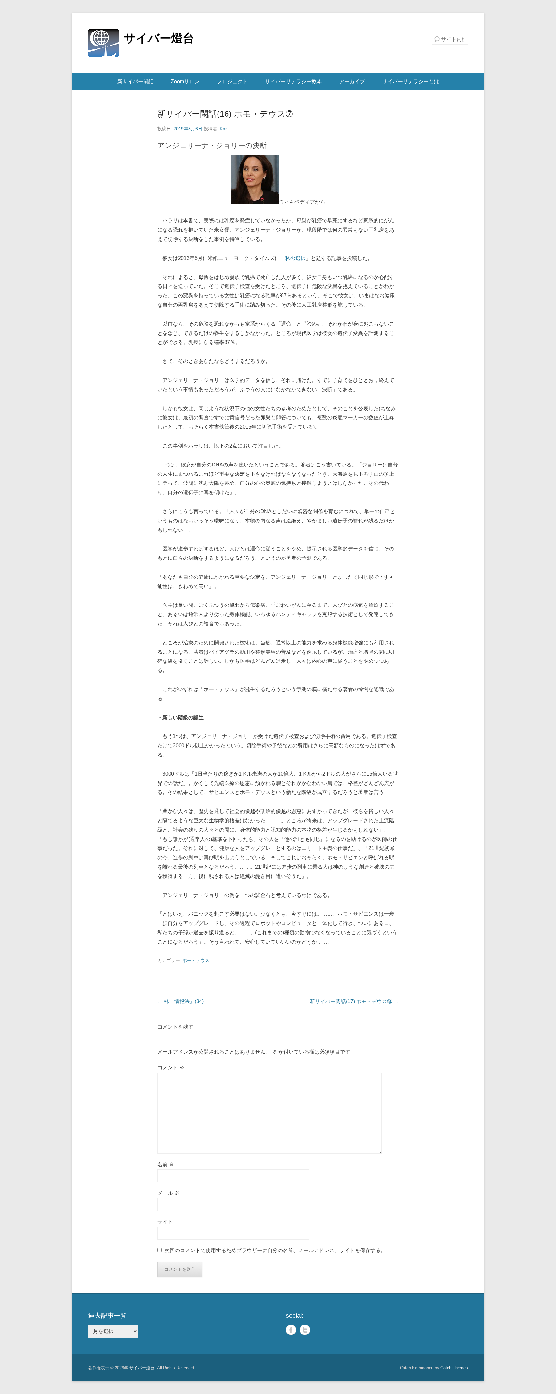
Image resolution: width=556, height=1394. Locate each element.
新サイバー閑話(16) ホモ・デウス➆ (225, 114)
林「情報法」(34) (180, 1001)
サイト (165, 1221)
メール (168, 1193)
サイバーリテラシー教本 (293, 81)
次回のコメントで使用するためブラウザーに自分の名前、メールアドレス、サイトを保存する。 (275, 1250)
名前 (165, 1164)
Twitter (305, 1330)
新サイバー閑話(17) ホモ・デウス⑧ (354, 1001)
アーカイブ (352, 81)
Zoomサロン (185, 81)
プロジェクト (232, 81)
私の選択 (295, 258)
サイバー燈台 (159, 38)
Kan (224, 128)
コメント (170, 1067)
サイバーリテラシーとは (410, 81)
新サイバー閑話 (135, 81)
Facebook (291, 1330)
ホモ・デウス (195, 960)
